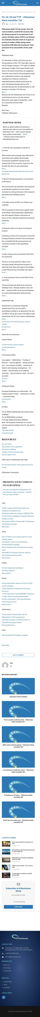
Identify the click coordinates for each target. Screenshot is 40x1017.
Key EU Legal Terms (9, 455)
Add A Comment (18, 655)
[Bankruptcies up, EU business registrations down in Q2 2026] (7, 859)
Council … (5, 378)
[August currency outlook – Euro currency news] (7, 867)
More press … (6, 558)
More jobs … (6, 527)
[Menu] (3, 3)
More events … (7, 604)
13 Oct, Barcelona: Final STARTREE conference (18, 594)
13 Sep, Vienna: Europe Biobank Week (15, 596)
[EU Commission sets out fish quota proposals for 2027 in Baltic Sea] (7, 851)
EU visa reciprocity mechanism (12, 568)
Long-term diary (7, 433)
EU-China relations (8, 570)
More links (5, 645)
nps (7, 24)
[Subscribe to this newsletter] (18, 689)
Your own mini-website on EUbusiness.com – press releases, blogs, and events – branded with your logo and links (17, 492)
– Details (24, 134)
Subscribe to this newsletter (18, 697)
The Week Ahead (8, 430)
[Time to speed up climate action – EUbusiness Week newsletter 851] (18, 712)
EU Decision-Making (9, 449)
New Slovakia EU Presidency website (15, 635)
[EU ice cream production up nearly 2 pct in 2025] (7, 844)
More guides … (7, 573)
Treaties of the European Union (12, 452)
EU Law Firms (6, 444)
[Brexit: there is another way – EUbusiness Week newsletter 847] (18, 812)
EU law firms (6, 327)
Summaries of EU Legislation (12, 447)
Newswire (21, 24)
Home (3, 12)
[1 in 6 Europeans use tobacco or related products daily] (7, 875)
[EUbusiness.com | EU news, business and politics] (20, 3)
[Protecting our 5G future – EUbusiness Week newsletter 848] (18, 787)
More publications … (9, 625)
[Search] (37, 3)
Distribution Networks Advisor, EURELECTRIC (18, 513)
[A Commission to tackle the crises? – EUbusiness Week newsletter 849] (18, 762)
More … (4, 92)
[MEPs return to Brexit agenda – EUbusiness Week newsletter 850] (18, 737)
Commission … (7, 399)
